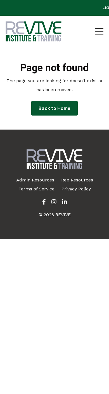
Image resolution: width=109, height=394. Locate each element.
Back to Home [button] (54, 108)
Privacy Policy (76, 189)
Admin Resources (35, 180)
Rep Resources (77, 180)
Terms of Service (36, 189)
